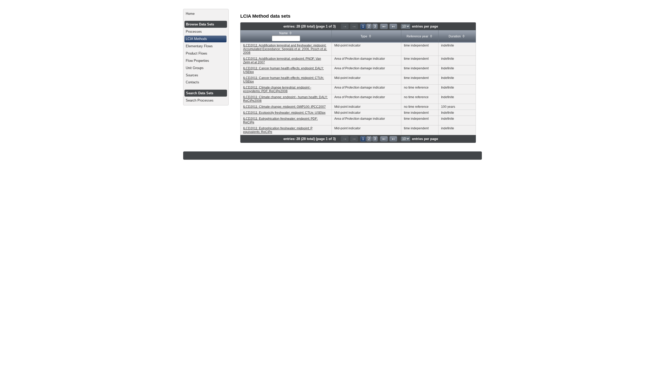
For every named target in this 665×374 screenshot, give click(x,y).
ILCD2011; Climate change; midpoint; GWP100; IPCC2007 (284, 107)
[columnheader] (286, 36)
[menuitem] (205, 13)
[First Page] (345, 26)
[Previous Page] (354, 26)
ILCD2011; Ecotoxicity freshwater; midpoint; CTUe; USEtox (284, 113)
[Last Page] (393, 26)
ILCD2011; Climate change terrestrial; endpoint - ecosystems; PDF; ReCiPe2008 (277, 89)
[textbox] (286, 38)
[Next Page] (384, 26)
